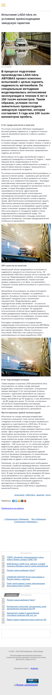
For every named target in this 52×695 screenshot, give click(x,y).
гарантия (40, 495)
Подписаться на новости (12, 508)
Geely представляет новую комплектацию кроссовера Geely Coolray (26, 584)
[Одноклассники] (19, 501)
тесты (48, 495)
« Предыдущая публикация (16, 519)
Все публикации (38, 519)
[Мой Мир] (22, 501)
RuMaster (34, 668)
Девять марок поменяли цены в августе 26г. (27, 619)
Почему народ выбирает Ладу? (21, 570)
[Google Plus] (25, 501)
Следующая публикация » (26, 522)
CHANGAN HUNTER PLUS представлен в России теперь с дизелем (25, 578)
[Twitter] (16, 501)
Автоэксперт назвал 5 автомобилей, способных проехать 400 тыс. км (23, 614)
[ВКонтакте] (13, 501)
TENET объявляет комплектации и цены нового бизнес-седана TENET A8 (25, 558)
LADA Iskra (30, 495)
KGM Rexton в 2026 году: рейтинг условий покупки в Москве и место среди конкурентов (27, 565)
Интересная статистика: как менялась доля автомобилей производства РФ (26, 607)
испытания (19, 495)
